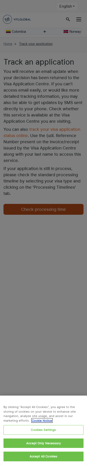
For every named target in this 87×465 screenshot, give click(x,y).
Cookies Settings (43, 430)
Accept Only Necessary (43, 443)
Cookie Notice (42, 420)
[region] (43, 430)
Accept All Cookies (43, 456)
